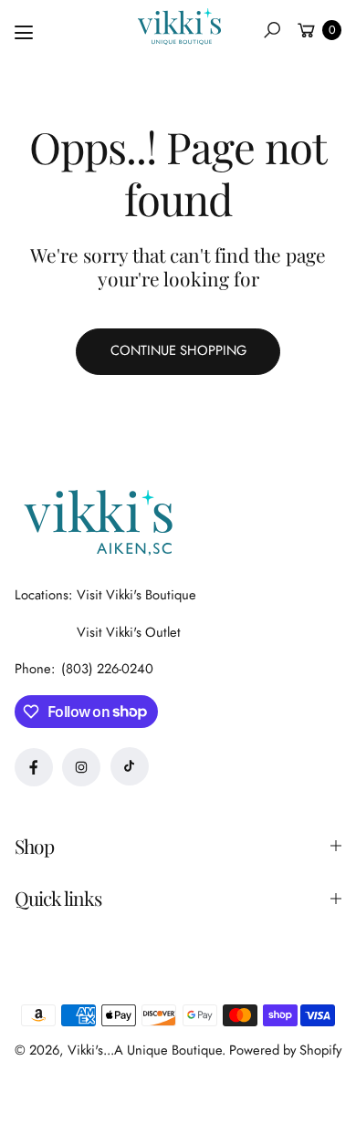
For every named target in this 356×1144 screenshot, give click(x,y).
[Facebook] (34, 767)
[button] (272, 30)
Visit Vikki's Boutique (136, 595)
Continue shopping (178, 350)
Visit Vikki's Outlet (129, 632)
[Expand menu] (24, 33)
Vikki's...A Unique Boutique (145, 1050)
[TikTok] (129, 766)
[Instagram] (81, 767)
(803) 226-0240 (107, 669)
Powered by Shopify (285, 1050)
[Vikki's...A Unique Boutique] (178, 26)
